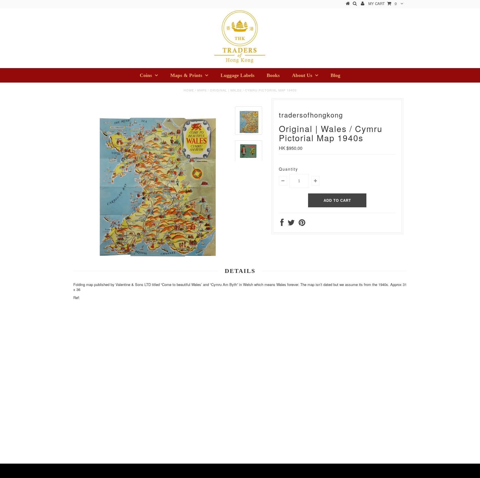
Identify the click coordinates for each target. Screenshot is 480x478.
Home (189, 90)
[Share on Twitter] (291, 223)
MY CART (382, 3)
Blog (335, 75)
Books (273, 75)
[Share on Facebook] (282, 223)
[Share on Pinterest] (302, 223)
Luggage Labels (237, 75)
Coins (146, 75)
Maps (202, 90)
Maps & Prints (186, 75)
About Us (302, 75)
